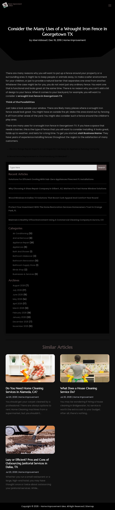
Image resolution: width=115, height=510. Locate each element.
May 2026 (17, 299)
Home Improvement (74, 40)
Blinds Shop (18, 269)
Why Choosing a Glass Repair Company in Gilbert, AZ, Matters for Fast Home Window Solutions (57, 188)
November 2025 (20, 326)
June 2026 (18, 294)
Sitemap (90, 506)
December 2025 (20, 321)
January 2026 (19, 317)
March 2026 (18, 308)
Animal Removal (21, 238)
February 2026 (20, 312)
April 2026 (17, 303)
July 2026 (17, 290)
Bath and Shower (21, 251)
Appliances (18, 247)
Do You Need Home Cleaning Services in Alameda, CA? (24, 390)
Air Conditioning (20, 233)
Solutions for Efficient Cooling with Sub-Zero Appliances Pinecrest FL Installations (51, 179)
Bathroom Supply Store (24, 265)
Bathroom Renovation (23, 260)
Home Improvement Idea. (53, 506)
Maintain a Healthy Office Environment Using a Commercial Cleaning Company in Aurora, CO (56, 219)
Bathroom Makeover (23, 256)
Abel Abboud (40, 40)
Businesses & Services (23, 274)
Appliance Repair (21, 242)
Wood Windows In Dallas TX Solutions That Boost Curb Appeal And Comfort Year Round (53, 197)
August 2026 (19, 285)
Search (101, 167)
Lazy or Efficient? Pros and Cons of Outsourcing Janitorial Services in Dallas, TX (27, 463)
